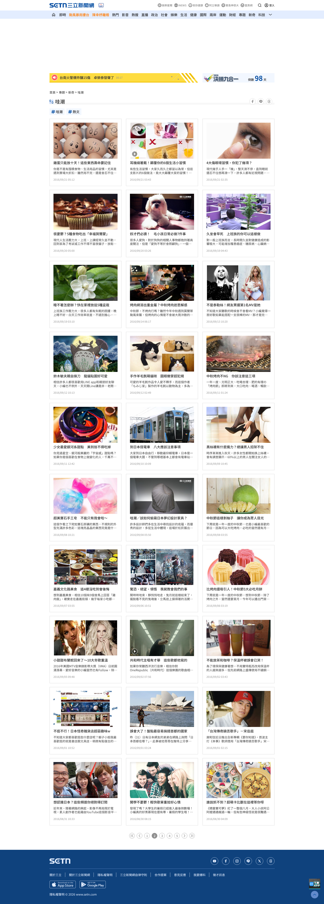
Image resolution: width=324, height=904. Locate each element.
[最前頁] (132, 836)
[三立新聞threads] (270, 861)
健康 (193, 14)
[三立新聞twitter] (259, 861)
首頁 (53, 92)
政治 (154, 14)
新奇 (252, 14)
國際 (203, 14)
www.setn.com (86, 894)
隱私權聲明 (105, 874)
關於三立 (56, 874)
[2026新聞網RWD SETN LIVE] (101, 5)
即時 (62, 14)
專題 (242, 14)
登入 (271, 5)
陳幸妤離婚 (100, 14)
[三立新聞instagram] (237, 861)
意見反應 (180, 874)
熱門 (115, 14)
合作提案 (160, 874)
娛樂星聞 (167, 5)
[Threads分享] (269, 101)
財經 (232, 14)
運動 (222, 14)
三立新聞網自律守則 (133, 874)
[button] (259, 5)
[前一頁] (139, 836)
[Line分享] (261, 101)
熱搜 (135, 14)
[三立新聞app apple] (63, 884)
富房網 (249, 5)
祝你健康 (198, 5)
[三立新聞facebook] (225, 861)
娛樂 (174, 14)
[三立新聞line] (248, 861)
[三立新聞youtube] (214, 861)
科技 (261, 14)
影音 (125, 14)
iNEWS (182, 5)
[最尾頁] (192, 836)
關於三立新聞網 (79, 874)
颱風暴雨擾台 (79, 14)
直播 (144, 14)
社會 (164, 14)
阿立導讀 (214, 5)
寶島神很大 (232, 5)
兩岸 (213, 14)
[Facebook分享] (253, 101)
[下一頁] (184, 836)
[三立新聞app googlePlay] (93, 884)
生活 (183, 14)
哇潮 (81, 92)
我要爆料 (200, 874)
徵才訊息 (219, 874)
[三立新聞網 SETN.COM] (54, 15)
